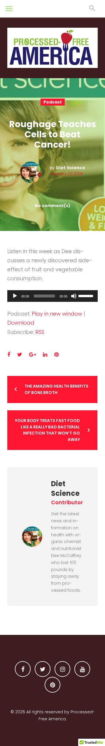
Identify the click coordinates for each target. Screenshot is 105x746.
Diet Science (70, 168)
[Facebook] (23, 669)
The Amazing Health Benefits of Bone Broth (56, 389)
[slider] (86, 295)
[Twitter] (42, 669)
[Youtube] (82, 669)
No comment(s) (52, 206)
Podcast (52, 102)
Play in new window (57, 313)
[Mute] (74, 296)
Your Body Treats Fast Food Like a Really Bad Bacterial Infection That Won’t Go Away (47, 430)
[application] (52, 296)
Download (20, 322)
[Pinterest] (52, 685)
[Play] (15, 296)
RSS (39, 332)
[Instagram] (62, 669)
